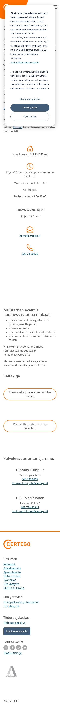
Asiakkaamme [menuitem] (12, 568)
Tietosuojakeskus (15, 623)
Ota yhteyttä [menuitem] (11, 584)
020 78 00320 (30, 254)
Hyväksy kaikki (30, 107)
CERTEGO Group (14, 588)
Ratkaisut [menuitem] (9, 564)
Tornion (17, 127)
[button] (30, 394)
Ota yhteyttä (11, 606)
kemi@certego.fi (30, 235)
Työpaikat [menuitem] (10, 580)
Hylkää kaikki (30, 116)
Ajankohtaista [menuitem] (12, 572)
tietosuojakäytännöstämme (24, 62)
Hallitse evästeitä (17, 631)
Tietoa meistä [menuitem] (12, 576)
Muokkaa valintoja (30, 98)
